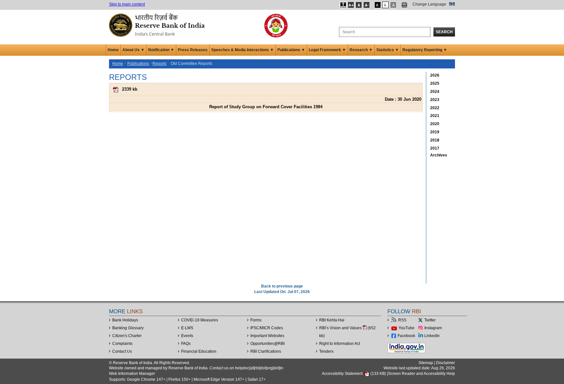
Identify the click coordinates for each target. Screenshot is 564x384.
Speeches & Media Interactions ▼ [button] (242, 50)
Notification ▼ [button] (161, 50)
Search (444, 32)
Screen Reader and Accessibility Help (421, 373)
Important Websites (267, 335)
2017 (434, 148)
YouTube (407, 328)
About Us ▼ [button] (133, 50)
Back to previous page (282, 286)
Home (113, 50)
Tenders (326, 351)
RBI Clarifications (265, 351)
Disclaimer (445, 363)
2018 (434, 140)
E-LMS (187, 328)
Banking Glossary (128, 328)
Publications (138, 63)
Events (187, 335)
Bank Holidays (125, 320)
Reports (159, 63)
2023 (434, 99)
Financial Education (198, 351)
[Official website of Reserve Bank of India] (158, 24)
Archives (438, 155)
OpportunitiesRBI (267, 343)
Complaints (122, 343)
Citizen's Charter (127, 335)
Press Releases (193, 50)
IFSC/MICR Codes (266, 328)
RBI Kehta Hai (331, 320)
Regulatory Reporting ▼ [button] (424, 50)
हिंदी (452, 4)
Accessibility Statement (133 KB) (354, 373)
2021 (434, 115)
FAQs (186, 343)
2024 (434, 91)
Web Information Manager (132, 373)
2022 (434, 108)
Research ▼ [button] (361, 50)
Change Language (429, 4)
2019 (434, 132)
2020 (434, 124)
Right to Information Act (339, 343)
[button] (343, 5)
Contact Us (122, 351)
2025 (434, 83)
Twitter (430, 320)
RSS (402, 320)
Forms (255, 320)
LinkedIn (432, 335)
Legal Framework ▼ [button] (327, 50)
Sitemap (425, 363)
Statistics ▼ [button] (387, 50)
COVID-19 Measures (199, 320)
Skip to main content (127, 4)
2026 (434, 75)
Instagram (433, 328)
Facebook (406, 335)
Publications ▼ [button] (291, 50)
